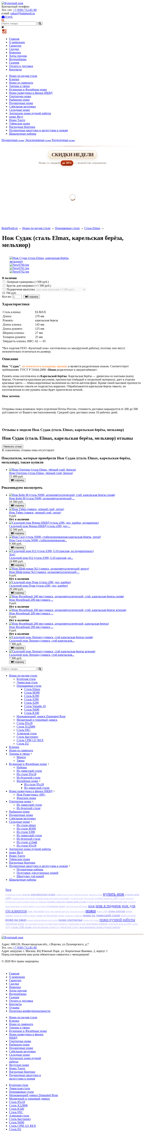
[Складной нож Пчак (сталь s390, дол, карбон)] (40, 582)
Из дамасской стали (29, 770)
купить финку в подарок (33, 906)
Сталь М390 (32, 692)
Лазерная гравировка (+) (27, 281)
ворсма (26, 894)
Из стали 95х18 (26, 774)
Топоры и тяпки (19, 86)
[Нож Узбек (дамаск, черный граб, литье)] (36, 509)
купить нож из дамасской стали (66, 901)
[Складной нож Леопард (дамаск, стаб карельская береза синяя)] (51, 637)
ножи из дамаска (73, 915)
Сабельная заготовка (22, 106)
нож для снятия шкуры (57, 911)
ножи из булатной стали (50, 915)
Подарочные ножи (21, 103)
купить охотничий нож (114, 901)
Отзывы (14, 1007)
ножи (91, 910)
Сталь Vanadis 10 (35, 706)
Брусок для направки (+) (28, 285)
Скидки (14, 49)
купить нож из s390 (106, 898)
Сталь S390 (31, 699)
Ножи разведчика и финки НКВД (30, 92)
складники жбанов (96, 923)
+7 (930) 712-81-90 (25, 10)
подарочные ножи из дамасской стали (65, 923)
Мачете (21, 757)
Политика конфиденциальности (29, 1011)
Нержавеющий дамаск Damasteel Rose (41, 716)
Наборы (22, 767)
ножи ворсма (116, 911)
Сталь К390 (31, 696)
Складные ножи (19, 109)
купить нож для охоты (82, 898)
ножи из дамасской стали (101, 915)
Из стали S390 (26, 832)
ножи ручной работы (117, 919)
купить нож (113, 894)
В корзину (32, 296)
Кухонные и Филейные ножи (28, 89)
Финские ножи (26, 798)
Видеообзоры (17, 59)
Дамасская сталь (27, 682)
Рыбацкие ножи (19, 99)
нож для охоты (36, 911)
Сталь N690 (31, 709)
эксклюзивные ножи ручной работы (99, 927)
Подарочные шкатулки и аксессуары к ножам (38, 130)
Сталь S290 (31, 702)
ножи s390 (102, 911)
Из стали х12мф (27, 842)
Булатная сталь (26, 679)
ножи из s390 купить (25, 915)
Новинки (15, 52)
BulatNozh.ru (10, 228)
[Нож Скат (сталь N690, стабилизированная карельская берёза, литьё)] (55, 536)
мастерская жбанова (76, 906)
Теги (8, 889)
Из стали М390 (26, 828)
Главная (14, 38)
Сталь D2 (23, 743)
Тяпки (21, 760)
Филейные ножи (27, 781)
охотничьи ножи (14, 923)
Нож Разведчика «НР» (31, 794)
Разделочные (63, 140)
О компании (17, 42)
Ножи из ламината (21, 82)
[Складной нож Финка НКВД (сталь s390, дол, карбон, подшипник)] (54, 522)
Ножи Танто (17, 120)
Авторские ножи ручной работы (30, 113)
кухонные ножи (56, 906)
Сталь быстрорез (27, 736)
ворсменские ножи (43, 894)
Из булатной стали (28, 777)
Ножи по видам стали (23, 75)
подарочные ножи (34, 923)
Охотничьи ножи (20, 96)
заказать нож (95, 894)
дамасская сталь (64, 894)
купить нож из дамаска (34, 901)
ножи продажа (91, 920)
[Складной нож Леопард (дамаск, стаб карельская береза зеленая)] (52, 651)
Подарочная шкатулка (21, 289)
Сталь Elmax (92, 228)
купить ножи (93, 901)
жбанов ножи (81, 894)
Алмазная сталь (27, 733)
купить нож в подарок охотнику (53, 898)
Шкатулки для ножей (30, 876)
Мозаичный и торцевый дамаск (37, 719)
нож (91, 906)
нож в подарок (108, 905)
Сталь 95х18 (24, 723)
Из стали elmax (26, 825)
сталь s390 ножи (21, 927)
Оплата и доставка (21, 66)
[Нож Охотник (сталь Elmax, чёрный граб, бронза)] (42, 469)
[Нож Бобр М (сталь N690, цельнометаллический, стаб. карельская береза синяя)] (62, 495)
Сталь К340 (31, 713)
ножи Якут (16, 116)
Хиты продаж (18, 55)
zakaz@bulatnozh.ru (22, 13)
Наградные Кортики (22, 126)
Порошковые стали (67, 228)
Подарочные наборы (30, 869)
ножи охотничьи (71, 920)
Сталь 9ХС (24, 730)
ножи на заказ (15, 920)
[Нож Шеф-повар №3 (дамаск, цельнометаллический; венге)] (49, 568)
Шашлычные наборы (22, 133)
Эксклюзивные (38, 140)
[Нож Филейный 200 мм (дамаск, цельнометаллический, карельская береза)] (59, 623)
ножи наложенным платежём (42, 920)
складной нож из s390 (119, 923)
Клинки (14, 79)
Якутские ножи (19, 1065)
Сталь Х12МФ (26, 726)
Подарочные (13, 140)
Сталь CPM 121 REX (30, 740)
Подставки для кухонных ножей (37, 872)
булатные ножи (13, 894)
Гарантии (15, 45)
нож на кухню (77, 911)
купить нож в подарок (23, 898)
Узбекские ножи (19, 123)
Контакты (15, 69)
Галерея (14, 62)
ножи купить (128, 915)
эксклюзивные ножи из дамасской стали (55, 927)
